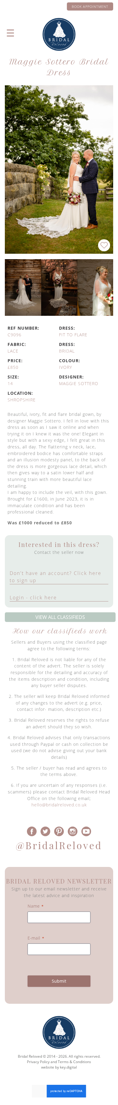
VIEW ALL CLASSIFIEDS (60, 617)
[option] (23, 287)
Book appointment (90, 6)
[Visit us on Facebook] (32, 831)
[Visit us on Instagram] (72, 831)
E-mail (36, 938)
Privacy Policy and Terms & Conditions (59, 1061)
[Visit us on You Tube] (86, 831)
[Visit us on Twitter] (45, 831)
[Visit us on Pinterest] (59, 831)
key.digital (68, 1067)
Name (36, 906)
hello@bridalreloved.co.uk (59, 805)
